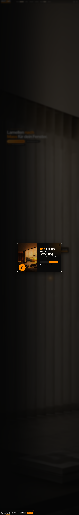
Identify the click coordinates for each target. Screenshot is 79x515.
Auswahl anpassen (23, 512)
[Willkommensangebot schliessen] (59, 245)
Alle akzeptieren (30, 512)
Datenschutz (8, 514)
